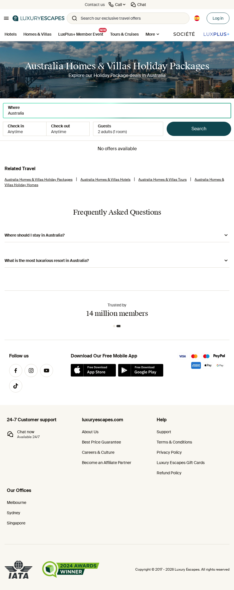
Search (198, 129)
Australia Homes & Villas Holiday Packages (38, 179)
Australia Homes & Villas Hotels (105, 179)
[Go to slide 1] (114, 326)
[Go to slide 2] (119, 326)
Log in (218, 18)
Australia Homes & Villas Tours (162, 179)
